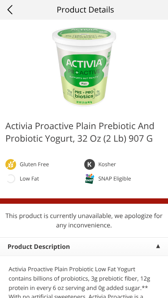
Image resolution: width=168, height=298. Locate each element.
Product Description (39, 247)
